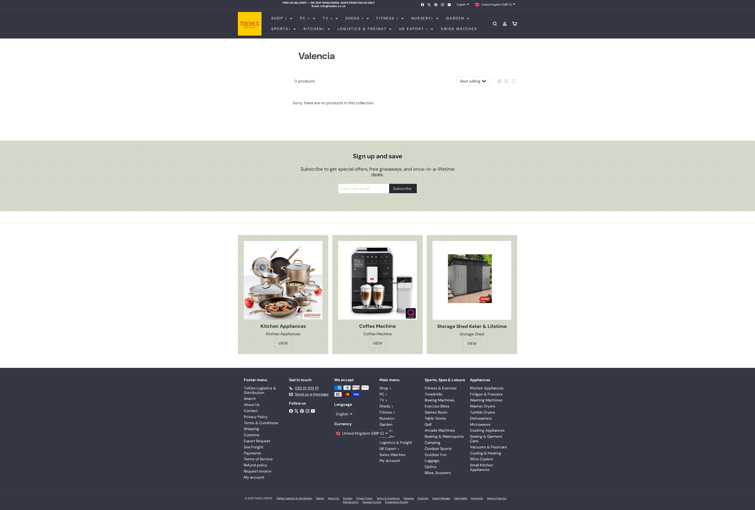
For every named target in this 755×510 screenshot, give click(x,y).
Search (250, 398)
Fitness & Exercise (441, 388)
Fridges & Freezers (486, 394)
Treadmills (433, 394)
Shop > (280, 18)
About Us (252, 404)
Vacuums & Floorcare (488, 447)
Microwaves (480, 424)
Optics (430, 466)
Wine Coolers (481, 459)
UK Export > (414, 29)
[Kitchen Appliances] (283, 280)
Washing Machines (486, 400)
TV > (329, 18)
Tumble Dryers (482, 412)
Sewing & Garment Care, (486, 438)
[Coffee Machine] (377, 280)
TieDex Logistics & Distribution (260, 390)
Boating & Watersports (444, 436)
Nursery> (423, 18)
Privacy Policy (256, 416)
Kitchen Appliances (487, 388)
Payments (252, 453)
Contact (251, 410)
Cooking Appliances (487, 430)
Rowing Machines (440, 400)
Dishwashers (481, 418)
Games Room (436, 412)
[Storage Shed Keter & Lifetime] (472, 280)
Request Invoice (257, 471)
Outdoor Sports (438, 448)
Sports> (282, 29)
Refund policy (255, 465)
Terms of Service (258, 459)
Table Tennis (435, 418)
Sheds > (355, 18)
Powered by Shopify (396, 502)
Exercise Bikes (437, 406)
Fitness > (389, 18)
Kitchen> (315, 29)
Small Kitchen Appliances (481, 467)
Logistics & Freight (363, 29)
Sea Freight (253, 447)
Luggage (432, 460)
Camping (432, 442)
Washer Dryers (482, 406)
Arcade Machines (440, 430)
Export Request (257, 441)
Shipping (251, 428)
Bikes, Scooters (438, 472)
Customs (252, 434)
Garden (456, 18)
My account (254, 477)
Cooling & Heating (485, 453)
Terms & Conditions (261, 422)
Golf (428, 424)
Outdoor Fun (436, 454)
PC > (306, 18)
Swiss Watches (459, 29)
